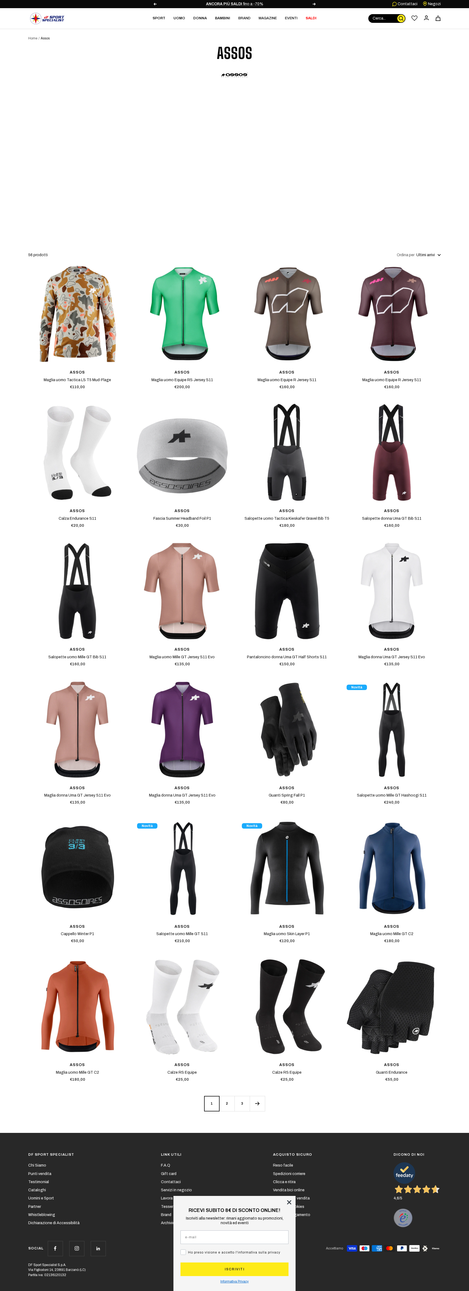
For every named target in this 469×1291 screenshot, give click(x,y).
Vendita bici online (289, 1190)
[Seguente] (257, 1103)
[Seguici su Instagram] (76, 1248)
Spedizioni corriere (289, 1174)
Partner (34, 1207)
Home (32, 38)
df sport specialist (51, 1155)
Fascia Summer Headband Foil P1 (182, 518)
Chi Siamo (37, 1165)
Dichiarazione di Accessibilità (54, 1223)
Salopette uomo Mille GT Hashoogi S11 (392, 795)
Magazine (268, 18)
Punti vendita (39, 1174)
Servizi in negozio (176, 1190)
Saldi (311, 18)
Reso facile (283, 1165)
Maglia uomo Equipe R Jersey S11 (287, 380)
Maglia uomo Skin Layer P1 (287, 934)
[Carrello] (438, 18)
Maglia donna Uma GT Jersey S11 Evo (392, 657)
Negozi (434, 4)
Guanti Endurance (391, 1072)
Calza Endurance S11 (77, 518)
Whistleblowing (41, 1215)
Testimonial (38, 1182)
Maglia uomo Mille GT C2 (391, 934)
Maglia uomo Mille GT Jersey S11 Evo (182, 657)
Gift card (168, 1174)
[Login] (426, 18)
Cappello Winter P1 (77, 934)
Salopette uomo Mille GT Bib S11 (77, 657)
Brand (244, 18)
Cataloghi (37, 1190)
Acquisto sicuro (292, 1155)
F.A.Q (165, 1165)
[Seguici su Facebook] (55, 1248)
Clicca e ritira (284, 1182)
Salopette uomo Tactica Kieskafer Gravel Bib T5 (287, 518)
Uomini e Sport (41, 1198)
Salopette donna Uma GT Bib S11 (392, 518)
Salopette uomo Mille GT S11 (182, 934)
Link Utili (171, 1155)
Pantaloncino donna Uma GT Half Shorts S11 (287, 657)
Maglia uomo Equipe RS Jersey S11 (182, 380)
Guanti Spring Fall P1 (287, 795)
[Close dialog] (289, 1202)
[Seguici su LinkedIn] (98, 1248)
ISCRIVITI (235, 1269)
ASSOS (77, 372)
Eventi (291, 18)
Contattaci (407, 4)
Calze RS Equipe (182, 1072)
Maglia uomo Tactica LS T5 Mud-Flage (77, 380)
